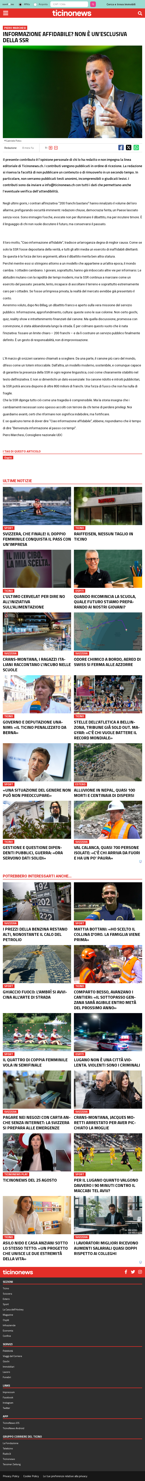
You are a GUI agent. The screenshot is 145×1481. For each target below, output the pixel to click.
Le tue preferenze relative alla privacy (65, 1476)
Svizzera (7, 1293)
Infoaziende (9, 1325)
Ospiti (8, 457)
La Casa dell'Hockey (13, 1309)
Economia (8, 1330)
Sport (6, 1304)
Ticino (6, 1288)
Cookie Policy (31, 1476)
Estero (6, 1299)
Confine (7, 1336)
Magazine (8, 1315)
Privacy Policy (11, 1476)
